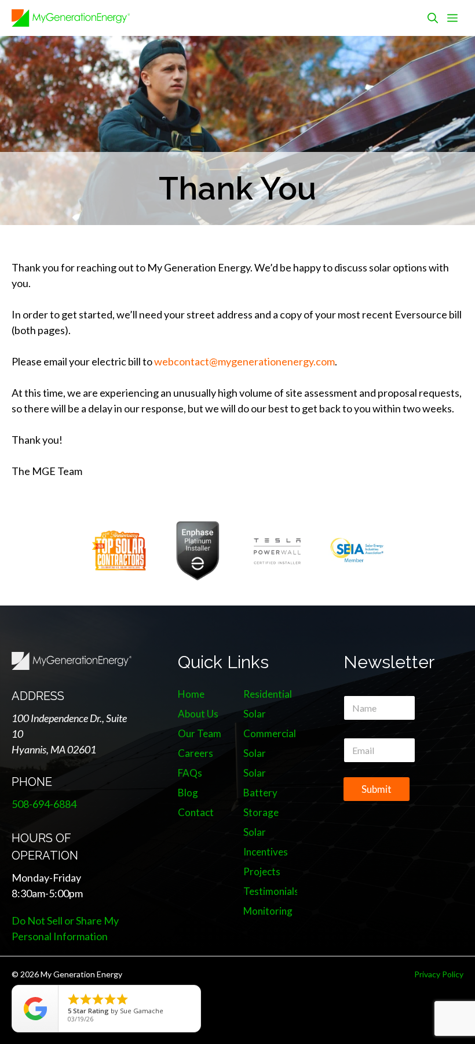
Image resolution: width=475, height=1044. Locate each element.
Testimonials (271, 891)
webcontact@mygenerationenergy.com (244, 361)
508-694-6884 (44, 804)
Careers (195, 753)
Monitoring (268, 911)
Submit (376, 789)
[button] (433, 18)
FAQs (190, 773)
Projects (261, 871)
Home (191, 694)
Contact (196, 812)
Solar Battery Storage (261, 792)
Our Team (199, 733)
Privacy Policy (438, 974)
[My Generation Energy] (71, 17)
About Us (198, 714)
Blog (188, 792)
